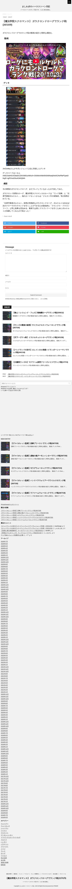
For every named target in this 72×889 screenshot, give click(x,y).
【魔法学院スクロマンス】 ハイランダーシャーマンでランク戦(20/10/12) (28, 376)
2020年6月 (4, 708)
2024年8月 (4, 594)
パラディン (4, 844)
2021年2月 (4, 690)
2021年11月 (4, 669)
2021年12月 (5, 667)
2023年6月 (4, 626)
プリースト (4, 846)
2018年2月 (4, 772)
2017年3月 (4, 797)
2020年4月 (4, 712)
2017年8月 (4, 785)
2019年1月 (4, 747)
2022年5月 (4, 655)
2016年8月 (4, 813)
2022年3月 (4, 660)
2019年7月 (4, 733)
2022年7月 (4, 651)
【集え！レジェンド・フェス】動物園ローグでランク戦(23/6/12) (38, 313)
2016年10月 (5, 808)
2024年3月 (4, 605)
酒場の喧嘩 (4, 862)
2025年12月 (5, 557)
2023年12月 (5, 612)
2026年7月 (4, 541)
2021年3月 (4, 687)
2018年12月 (5, 749)
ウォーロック (5, 826)
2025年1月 (4, 582)
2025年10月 (5, 562)
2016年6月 (4, 817)
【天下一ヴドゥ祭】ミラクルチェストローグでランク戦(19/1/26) (38, 337)
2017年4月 (4, 794)
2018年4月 (4, 767)
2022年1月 (4, 665)
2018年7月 (4, 760)
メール (8, 281)
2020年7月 (4, 706)
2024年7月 (4, 596)
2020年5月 (4, 710)
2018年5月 (4, 765)
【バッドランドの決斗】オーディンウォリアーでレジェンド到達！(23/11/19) (26, 526)
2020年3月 (4, 715)
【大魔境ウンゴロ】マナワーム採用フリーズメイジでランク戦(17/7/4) (40, 362)
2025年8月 (4, 566)
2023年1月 (4, 637)
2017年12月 (5, 776)
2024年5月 (4, 601)
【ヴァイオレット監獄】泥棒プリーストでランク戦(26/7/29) (34, 443)
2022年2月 (4, 662)
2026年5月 (4, 546)
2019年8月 (4, 731)
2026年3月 (4, 550)
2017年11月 (4, 779)
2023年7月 (4, 623)
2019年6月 (4, 735)
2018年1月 (4, 774)
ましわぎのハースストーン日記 (36, 6)
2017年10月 (5, 781)
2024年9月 (4, 592)
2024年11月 (4, 587)
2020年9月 (4, 701)
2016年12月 (5, 804)
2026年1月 (4, 555)
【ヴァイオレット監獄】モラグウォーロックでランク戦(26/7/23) (36, 468)
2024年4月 (4, 603)
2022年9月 (4, 646)
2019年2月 (4, 744)
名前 (7, 275)
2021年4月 (4, 685)
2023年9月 (4, 619)
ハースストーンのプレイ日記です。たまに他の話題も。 (36, 881)
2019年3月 (4, 742)
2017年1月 (4, 801)
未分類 (3, 860)
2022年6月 (4, 653)
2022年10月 (5, 644)
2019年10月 (5, 726)
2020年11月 (4, 696)
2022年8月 (4, 649)
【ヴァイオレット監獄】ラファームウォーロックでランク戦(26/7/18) (38, 493)
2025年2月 (4, 580)
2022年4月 (4, 658)
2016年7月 (4, 815)
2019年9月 (4, 728)
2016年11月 (4, 806)
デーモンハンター (7, 835)
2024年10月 (5, 589)
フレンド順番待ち (35, 874)
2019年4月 (4, 740)
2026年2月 (4, 553)
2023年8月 (4, 621)
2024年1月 (4, 610)
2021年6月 (4, 680)
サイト (7, 288)
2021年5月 (4, 683)
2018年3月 (4, 769)
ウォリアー (4, 824)
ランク (6, 216)
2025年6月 (4, 571)
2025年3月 (4, 578)
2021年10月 (5, 671)
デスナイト (4, 833)
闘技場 (3, 865)
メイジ (3, 849)
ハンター (4, 842)
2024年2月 (4, 607)
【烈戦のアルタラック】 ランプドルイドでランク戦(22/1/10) (21, 533)
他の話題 (4, 858)
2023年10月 (5, 617)
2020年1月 (4, 719)
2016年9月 (4, 810)
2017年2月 (4, 799)
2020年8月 (4, 703)
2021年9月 (4, 674)
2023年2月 (4, 635)
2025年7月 (4, 569)
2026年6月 (4, 544)
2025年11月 (4, 560)
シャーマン (4, 828)
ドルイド (4, 840)
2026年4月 (4, 548)
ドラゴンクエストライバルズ (10, 837)
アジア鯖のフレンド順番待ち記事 (12, 535)
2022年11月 (4, 642)
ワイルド (4, 856)
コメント (8, 253)
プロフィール (63, 874)
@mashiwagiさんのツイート (10, 504)
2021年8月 (4, 676)
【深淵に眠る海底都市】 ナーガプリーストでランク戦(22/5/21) (22, 530)
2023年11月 (4, 614)
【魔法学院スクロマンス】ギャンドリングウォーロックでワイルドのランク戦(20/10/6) (33, 374)
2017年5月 (4, 792)
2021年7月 (4, 678)
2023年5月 (4, 628)
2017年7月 (4, 788)
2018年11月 (4, 751)
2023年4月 (4, 630)
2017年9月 (4, 783)
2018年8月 (4, 758)
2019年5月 (4, 737)
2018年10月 (5, 753)
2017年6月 (4, 790)
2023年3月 (4, 633)
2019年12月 (5, 722)
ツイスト (4, 830)
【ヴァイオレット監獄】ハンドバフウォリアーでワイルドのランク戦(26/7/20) (27, 517)
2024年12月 (5, 585)
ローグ (10, 216)
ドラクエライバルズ (46, 874)
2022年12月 (5, 639)
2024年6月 (4, 598)
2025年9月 (4, 564)
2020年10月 (5, 699)
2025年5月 (4, 573)
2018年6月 (4, 763)
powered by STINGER (53, 886)
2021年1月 (4, 692)
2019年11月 (4, 724)
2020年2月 (4, 717)
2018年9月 (4, 756)
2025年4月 (4, 576)
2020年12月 (5, 694)
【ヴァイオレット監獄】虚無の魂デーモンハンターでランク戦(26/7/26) (39, 456)
